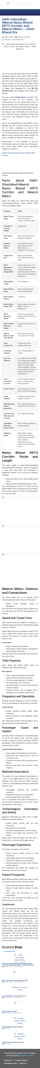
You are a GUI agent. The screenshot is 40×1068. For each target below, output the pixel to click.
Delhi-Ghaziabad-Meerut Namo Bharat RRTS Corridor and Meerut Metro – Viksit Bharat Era (18, 964)
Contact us (8, 1060)
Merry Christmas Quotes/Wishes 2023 (15, 980)
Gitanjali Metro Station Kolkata (12, 1027)
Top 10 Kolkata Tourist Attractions (14, 996)
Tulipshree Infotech (27, 1056)
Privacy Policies (21, 1060)
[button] (20, 11)
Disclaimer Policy (10, 1063)
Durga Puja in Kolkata (9, 1011)
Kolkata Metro (20, 97)
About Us (23, 1063)
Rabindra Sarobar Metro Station (13, 1042)
